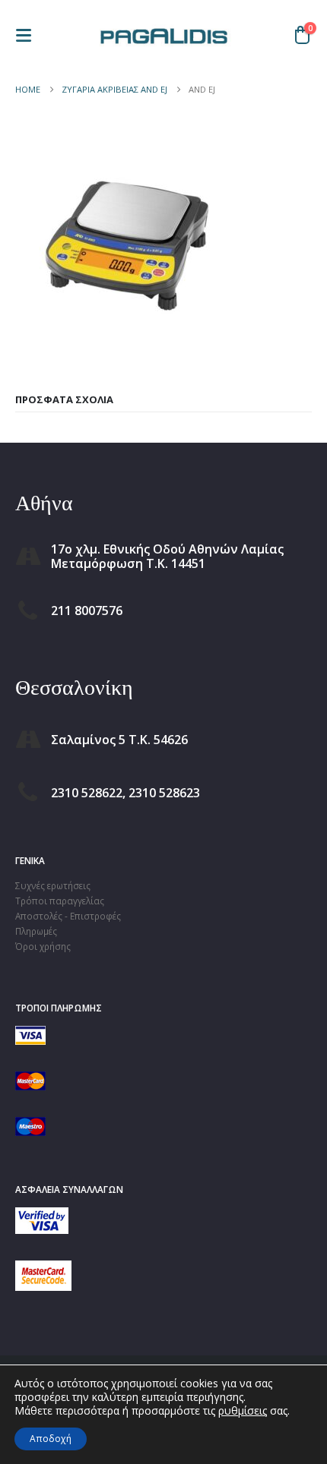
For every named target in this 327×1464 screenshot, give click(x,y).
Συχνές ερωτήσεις (52, 885)
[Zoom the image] (41, 1215)
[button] (28, 35)
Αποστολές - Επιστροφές (68, 916)
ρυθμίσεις (242, 1411)
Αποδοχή (50, 1438)
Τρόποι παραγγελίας (59, 900)
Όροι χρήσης (43, 946)
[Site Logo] (163, 35)
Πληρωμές (36, 931)
